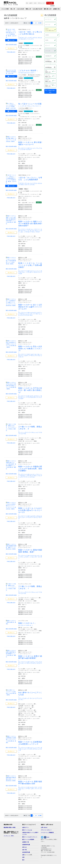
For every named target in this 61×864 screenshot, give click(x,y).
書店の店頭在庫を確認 (11, 44)
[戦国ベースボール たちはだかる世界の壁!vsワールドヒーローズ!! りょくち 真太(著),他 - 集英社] (11, 506)
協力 (23, 859)
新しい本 (13, 9)
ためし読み (12, 40)
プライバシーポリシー (46, 830)
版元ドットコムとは (27, 830)
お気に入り (12, 48)
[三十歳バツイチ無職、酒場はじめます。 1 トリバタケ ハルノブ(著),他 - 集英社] (11, 587)
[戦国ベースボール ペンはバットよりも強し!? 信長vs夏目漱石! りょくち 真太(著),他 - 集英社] (11, 261)
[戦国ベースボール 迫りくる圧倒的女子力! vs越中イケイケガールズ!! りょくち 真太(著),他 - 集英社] (11, 302)
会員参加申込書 (26, 844)
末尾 (39, 23)
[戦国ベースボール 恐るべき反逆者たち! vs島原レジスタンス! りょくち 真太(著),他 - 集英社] (11, 344)
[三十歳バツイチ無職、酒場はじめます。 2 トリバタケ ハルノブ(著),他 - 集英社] (11, 427)
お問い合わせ (44, 827)
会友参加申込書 (26, 852)
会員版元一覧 (56, 9)
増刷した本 (28, 9)
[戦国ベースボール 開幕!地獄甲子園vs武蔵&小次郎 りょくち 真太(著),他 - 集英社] (11, 778)
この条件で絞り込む (51, 91)
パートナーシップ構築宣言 (47, 832)
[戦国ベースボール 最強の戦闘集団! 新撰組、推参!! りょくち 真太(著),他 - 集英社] (11, 546)
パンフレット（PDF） (9, 835)
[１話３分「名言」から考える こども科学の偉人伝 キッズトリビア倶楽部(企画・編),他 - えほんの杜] (11, 33)
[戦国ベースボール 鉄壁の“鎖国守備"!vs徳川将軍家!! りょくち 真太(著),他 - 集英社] (11, 654)
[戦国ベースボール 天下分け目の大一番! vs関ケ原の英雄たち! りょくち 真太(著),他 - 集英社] (11, 386)
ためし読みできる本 (37, 9)
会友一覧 (24, 849)
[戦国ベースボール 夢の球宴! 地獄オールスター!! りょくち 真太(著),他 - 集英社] (11, 139)
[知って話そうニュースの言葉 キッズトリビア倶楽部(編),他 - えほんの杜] (11, 106)
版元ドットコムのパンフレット (29, 837)
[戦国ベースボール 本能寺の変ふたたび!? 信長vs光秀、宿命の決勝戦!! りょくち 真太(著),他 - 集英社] (11, 465)
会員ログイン (25, 827)
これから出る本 (20, 9)
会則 (23, 854)
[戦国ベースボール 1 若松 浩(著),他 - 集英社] (11, 622)
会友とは (24, 847)
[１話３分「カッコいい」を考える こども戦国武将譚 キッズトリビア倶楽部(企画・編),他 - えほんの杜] (11, 179)
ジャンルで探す (5, 9)
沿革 (23, 857)
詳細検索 (52, 5)
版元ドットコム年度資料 (28, 839)
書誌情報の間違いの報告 (10, 827)
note (48, 837)
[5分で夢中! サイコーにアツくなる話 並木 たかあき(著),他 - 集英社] (11, 692)
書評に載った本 (47, 9)
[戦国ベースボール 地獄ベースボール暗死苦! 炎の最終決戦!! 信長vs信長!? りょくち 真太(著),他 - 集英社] (11, 219)
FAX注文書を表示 (11, 52)
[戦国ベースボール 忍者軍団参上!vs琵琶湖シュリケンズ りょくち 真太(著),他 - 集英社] (11, 739)
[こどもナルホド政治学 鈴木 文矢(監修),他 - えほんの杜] (11, 71)
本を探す (50, 3)
